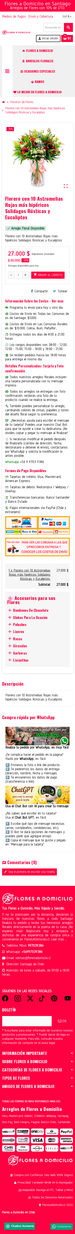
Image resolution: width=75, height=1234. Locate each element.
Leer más (58, 939)
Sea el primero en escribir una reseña (29, 872)
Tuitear (62, 291)
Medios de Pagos (14, 16)
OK (64, 1021)
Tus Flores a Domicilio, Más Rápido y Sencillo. (33, 908)
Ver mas (58, 301)
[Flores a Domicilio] (16, 32)
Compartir (41, 291)
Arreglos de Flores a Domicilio (32, 1109)
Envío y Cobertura (40, 16)
